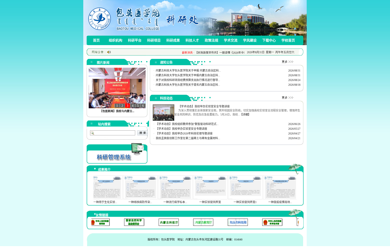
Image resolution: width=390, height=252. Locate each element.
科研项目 (154, 40)
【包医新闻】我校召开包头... (117, 111)
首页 (96, 40)
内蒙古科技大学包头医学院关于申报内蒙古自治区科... (188, 75)
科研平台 (135, 40)
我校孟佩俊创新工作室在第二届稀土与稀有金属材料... (188, 138)
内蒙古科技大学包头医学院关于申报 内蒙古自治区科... (188, 70)
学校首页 (288, 40)
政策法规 (211, 40)
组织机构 (115, 40)
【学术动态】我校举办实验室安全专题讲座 (181, 128)
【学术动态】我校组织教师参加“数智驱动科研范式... (187, 124)
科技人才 (192, 40)
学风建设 (250, 40)
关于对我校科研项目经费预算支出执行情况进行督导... (188, 80)
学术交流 (230, 40)
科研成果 (173, 40)
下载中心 (269, 40)
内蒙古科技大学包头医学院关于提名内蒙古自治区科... (188, 84)
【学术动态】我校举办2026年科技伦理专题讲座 (184, 133)
